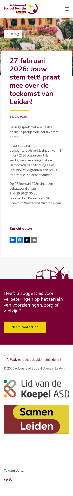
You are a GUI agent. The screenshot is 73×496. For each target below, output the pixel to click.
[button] (67, 9)
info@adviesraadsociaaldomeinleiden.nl (32, 359)
